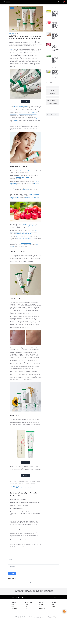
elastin (27, 177)
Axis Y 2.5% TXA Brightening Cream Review (21, 487)
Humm (53, 606)
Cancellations (14, 608)
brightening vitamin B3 (23, 170)
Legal (26, 606)
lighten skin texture (32, 225)
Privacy (26, 604)
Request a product (42, 608)
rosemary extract (22, 111)
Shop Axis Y (25, 475)
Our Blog (40, 606)
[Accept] (64, 611)
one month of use (36, 118)
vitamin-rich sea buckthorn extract (28, 114)
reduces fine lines (14, 197)
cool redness (36, 188)
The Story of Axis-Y (15, 486)
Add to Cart (25, 101)
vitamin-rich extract (34, 194)
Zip (53, 604)
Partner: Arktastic (28, 610)
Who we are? (41, 604)
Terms (26, 608)
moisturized (26, 189)
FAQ (12, 610)
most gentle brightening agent (23, 233)
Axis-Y (12, 49)
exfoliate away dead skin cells (24, 238)
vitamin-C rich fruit (27, 224)
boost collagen (20, 177)
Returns (13, 606)
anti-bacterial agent (26, 243)
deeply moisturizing (21, 236)
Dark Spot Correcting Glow (20, 106)
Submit (12, 573)
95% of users (16, 120)
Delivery (13, 604)
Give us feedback (52, 597)
